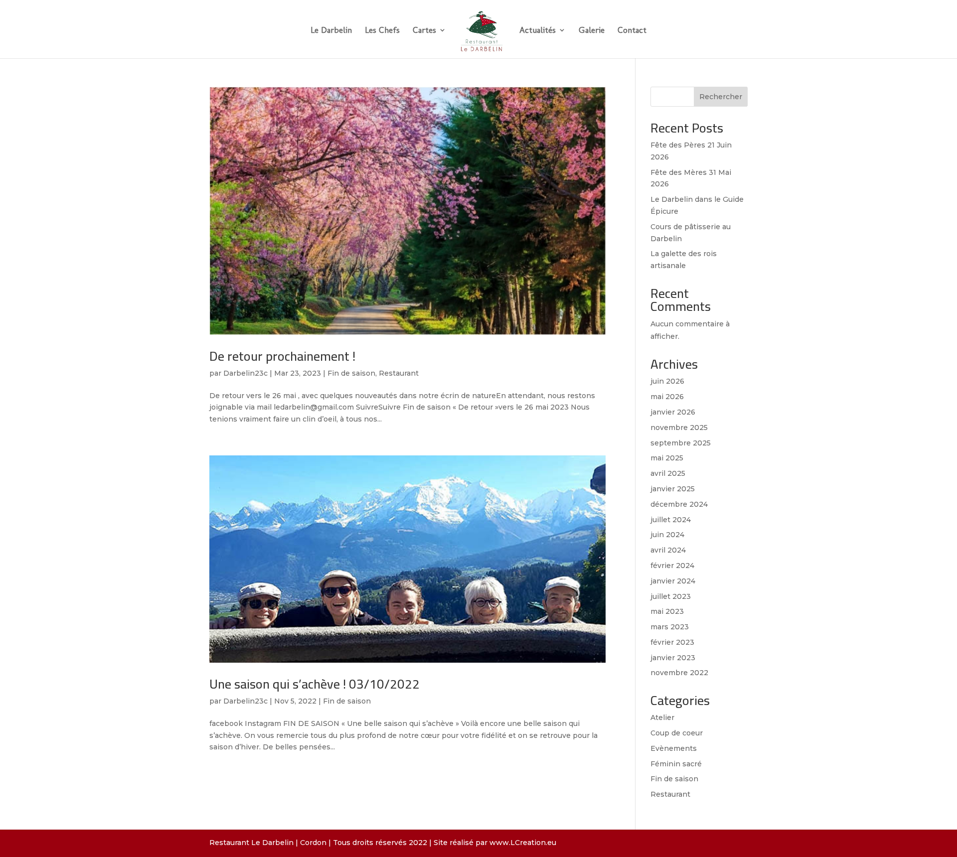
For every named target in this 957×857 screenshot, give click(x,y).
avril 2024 (668, 550)
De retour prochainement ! (282, 356)
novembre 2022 (679, 672)
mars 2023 (669, 626)
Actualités (537, 30)
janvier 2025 (672, 488)
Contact (632, 30)
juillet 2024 (670, 519)
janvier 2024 (672, 580)
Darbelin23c (245, 373)
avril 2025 (667, 473)
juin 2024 (667, 534)
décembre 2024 (679, 504)
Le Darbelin (331, 30)
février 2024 (672, 565)
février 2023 (672, 642)
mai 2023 (667, 611)
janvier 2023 (672, 657)
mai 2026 (667, 396)
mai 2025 (666, 457)
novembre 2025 (679, 427)
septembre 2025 (680, 442)
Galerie (592, 30)
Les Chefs (382, 30)
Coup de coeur (676, 732)
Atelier (662, 717)
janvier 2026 (672, 412)
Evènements (673, 748)
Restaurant (399, 373)
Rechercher (720, 96)
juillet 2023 (670, 596)
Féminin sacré (676, 763)
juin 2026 (667, 381)
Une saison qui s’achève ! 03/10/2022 (314, 684)
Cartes (424, 30)
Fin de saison (351, 373)
